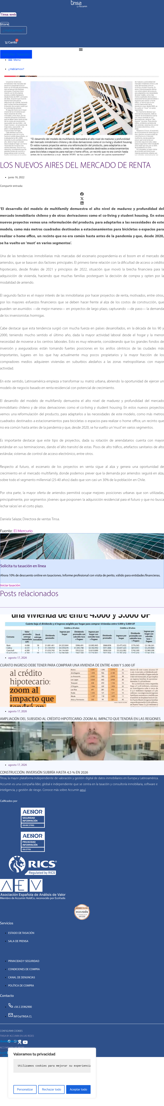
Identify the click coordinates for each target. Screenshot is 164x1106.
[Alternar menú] (81, 49)
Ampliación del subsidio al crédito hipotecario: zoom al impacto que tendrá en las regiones (80, 719)
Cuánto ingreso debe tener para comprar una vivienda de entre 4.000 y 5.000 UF (67, 665)
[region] (52, 1073)
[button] (82, 194)
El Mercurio (23, 531)
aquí (83, 790)
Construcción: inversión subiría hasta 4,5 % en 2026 (44, 772)
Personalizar (25, 1089)
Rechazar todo (51, 1089)
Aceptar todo (78, 1089)
